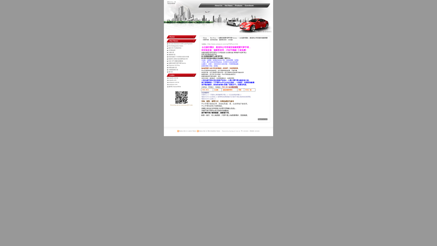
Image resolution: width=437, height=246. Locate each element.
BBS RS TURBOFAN (175, 48)
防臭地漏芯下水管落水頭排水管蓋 (179, 57)
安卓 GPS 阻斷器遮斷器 (176, 61)
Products (238, 5)
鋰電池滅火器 (173, 67)
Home (205, 38)
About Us (218, 5)
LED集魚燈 (172, 50)
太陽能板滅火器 (173, 69)
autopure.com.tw (174, 82)
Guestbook (249, 5)
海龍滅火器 (172, 54)
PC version (244, 131)
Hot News (228, 5)
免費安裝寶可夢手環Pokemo (227, 38)
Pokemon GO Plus (174, 65)
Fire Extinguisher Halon (176, 46)
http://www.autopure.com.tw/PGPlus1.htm (223, 44)
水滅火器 (171, 52)
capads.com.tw (173, 78)
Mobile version (255, 131)
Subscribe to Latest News (187, 131)
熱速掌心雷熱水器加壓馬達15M (178, 59)
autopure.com (173, 84)
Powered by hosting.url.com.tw (231, 131)
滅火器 (171, 72)
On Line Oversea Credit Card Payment (180, 44)
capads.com (172, 80)
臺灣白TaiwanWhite (175, 86)
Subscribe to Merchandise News (209, 131)
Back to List (262, 119)
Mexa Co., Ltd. (171, 2)
